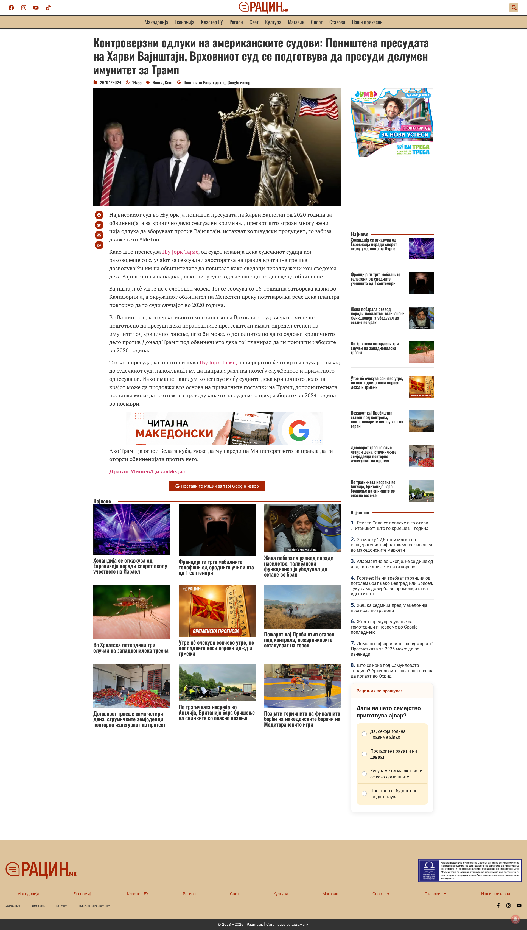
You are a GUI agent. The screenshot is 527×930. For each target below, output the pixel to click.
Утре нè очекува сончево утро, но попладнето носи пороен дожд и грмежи (216, 647)
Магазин (296, 22)
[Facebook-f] (498, 905)
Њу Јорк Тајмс (180, 251)
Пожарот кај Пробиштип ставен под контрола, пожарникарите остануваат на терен (299, 639)
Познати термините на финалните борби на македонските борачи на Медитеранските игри (302, 718)
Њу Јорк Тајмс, (218, 362)
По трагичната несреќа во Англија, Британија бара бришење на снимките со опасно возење (217, 712)
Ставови (337, 22)
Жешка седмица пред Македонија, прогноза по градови (389, 608)
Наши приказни (367, 22)
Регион (236, 22)
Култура (273, 22)
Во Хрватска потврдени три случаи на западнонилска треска (131, 647)
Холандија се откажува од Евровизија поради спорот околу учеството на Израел (130, 565)
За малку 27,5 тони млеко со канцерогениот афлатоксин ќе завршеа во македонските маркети (391, 545)
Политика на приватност (94, 905)
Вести (158, 82)
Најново (102, 501)
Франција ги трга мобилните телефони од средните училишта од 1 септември (216, 567)
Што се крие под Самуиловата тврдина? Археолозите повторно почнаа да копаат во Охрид (392, 670)
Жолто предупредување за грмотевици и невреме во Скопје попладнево (384, 627)
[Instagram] (23, 7)
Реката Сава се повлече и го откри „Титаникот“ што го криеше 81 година (389, 525)
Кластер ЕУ (212, 22)
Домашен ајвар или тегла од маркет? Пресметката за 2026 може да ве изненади (392, 649)
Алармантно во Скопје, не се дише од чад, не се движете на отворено (392, 564)
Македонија (156, 22)
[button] (513, 7)
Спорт (317, 22)
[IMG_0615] (392, 155)
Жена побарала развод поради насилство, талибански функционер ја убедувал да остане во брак (298, 566)
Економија (184, 22)
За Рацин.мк (13, 905)
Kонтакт (61, 905)
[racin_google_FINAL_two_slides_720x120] (224, 442)
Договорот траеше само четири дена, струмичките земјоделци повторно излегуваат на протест (129, 718)
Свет (254, 22)
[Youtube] (35, 7)
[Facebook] (11, 7)
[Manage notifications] (515, 919)
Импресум (38, 905)
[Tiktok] (48, 7)
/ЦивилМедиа (147, 471)
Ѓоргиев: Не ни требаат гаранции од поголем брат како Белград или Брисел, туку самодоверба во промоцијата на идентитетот (392, 586)
